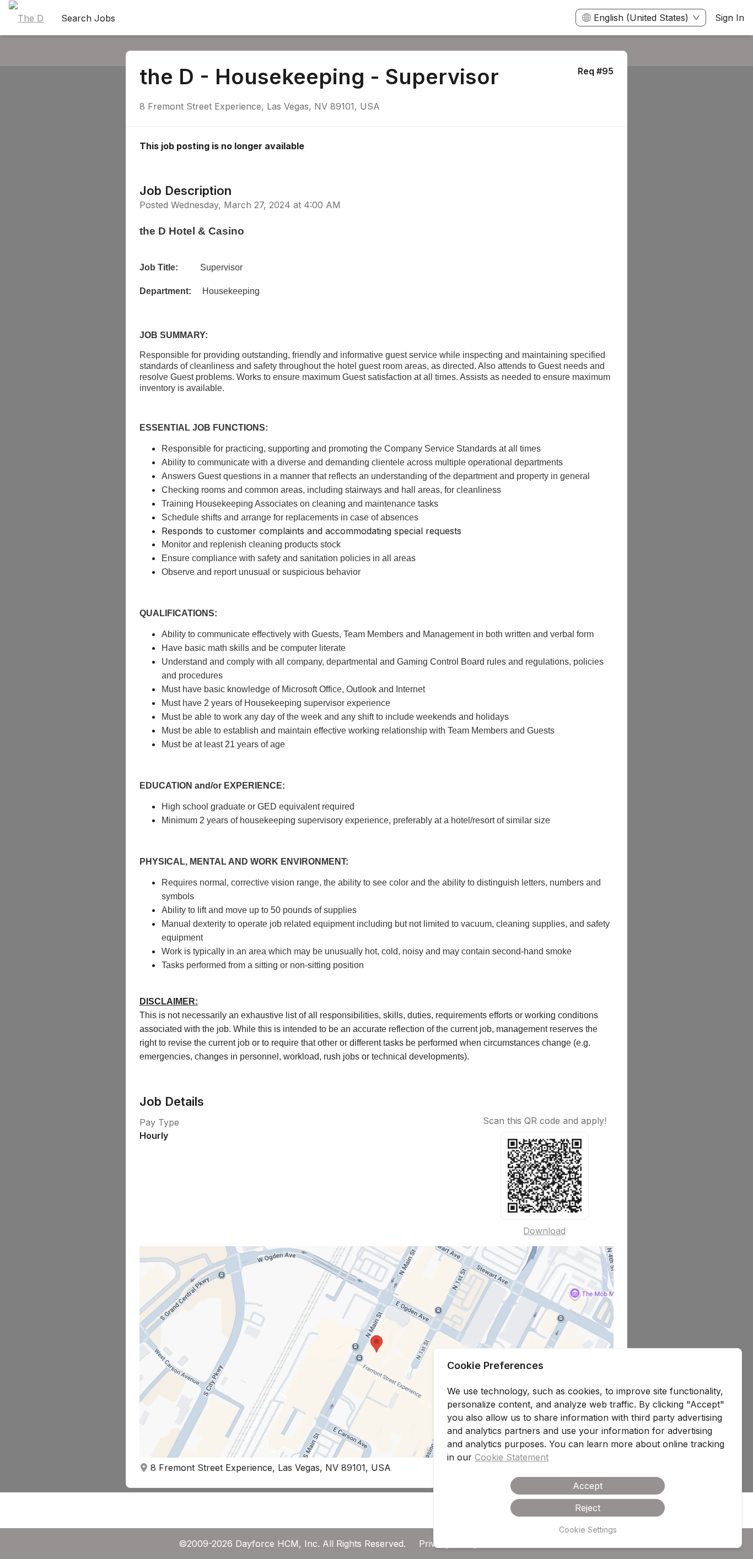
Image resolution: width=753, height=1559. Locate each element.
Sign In (729, 17)
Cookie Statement (511, 1457)
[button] (376, 1352)
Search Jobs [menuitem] (88, 18)
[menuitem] (26, 18)
